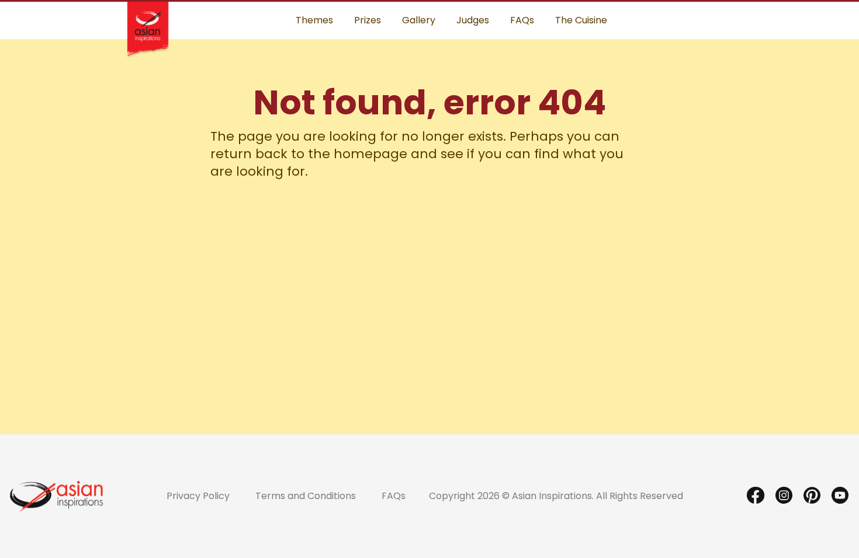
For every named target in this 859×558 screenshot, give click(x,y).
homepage (370, 154)
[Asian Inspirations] (56, 496)
